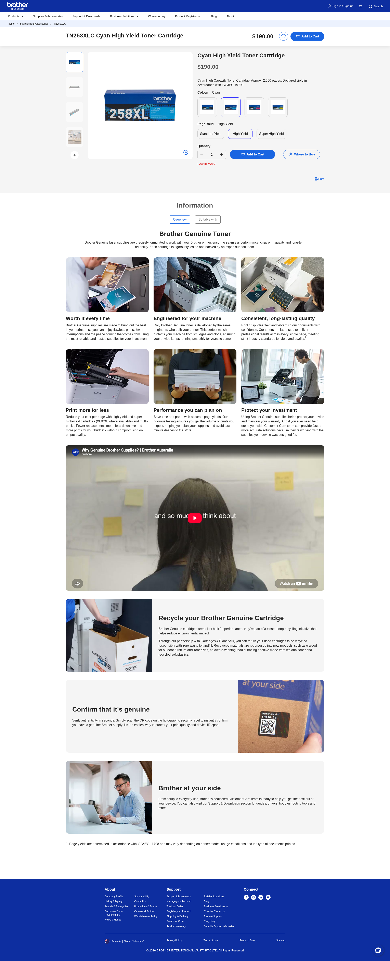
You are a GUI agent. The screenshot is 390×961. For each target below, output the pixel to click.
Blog (214, 16)
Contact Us (140, 901)
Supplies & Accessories (48, 16)
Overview (180, 219)
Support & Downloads (86, 16)
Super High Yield (271, 134)
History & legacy (113, 901)
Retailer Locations (214, 896)
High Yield (240, 134)
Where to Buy (304, 154)
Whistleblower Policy (145, 916)
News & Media (113, 919)
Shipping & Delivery (177, 916)
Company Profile (114, 896)
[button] (74, 155)
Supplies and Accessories (34, 23)
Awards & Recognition (117, 906)
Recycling (209, 921)
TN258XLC (60, 23)
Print (321, 178)
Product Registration (188, 16)
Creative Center (212, 911)
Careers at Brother (144, 911)
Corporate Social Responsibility (114, 913)
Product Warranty (176, 926)
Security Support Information (219, 926)
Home (11, 23)
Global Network (132, 941)
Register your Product (179, 911)
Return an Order (175, 921)
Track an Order (175, 906)
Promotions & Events (145, 906)
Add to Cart (310, 36)
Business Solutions (214, 906)
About (230, 16)
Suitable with (207, 219)
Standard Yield (210, 134)
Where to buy (156, 16)
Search (378, 6)
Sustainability (141, 896)
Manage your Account (179, 901)
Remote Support (213, 916)
